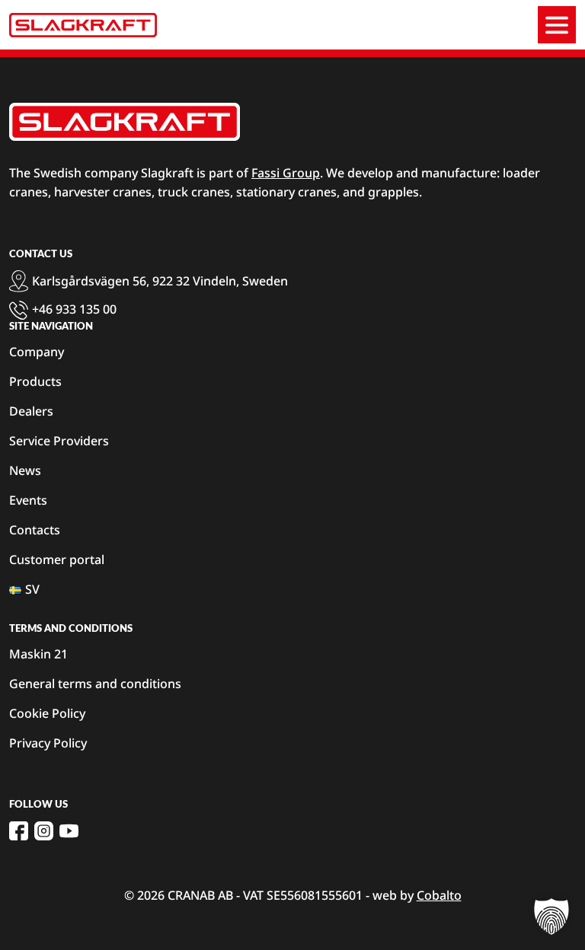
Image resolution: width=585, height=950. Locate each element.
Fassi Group (285, 172)
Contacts (34, 529)
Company (36, 351)
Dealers (31, 411)
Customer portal (56, 559)
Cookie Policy (47, 713)
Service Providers (59, 440)
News (25, 470)
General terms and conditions (95, 683)
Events (28, 500)
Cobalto (439, 895)
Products (35, 381)
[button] (551, 916)
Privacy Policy (48, 743)
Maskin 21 (38, 654)
